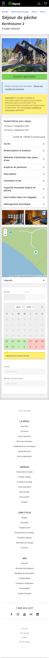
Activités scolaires (24, 538)
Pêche (34, 12)
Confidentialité (24, 578)
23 (7, 341)
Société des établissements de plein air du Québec (14, 4)
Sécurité (24, 563)
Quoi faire (24, 426)
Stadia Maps (37, 276)
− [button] (5, 234)
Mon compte (24, 492)
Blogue (24, 518)
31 (13, 347)
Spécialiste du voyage (24, 543)
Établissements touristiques (24, 446)
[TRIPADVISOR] (31, 614)
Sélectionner (11, 371)
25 (18, 341)
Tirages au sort (25, 528)
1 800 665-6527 (24, 608)
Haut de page (25, 411)
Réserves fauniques (24, 441)
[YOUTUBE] (24, 614)
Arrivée (7, 292)
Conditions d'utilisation (24, 583)
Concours (24, 548)
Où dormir (25, 431)
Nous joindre (24, 497)
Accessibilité (25, 588)
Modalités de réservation (24, 573)
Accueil (5, 12)
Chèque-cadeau (24, 477)
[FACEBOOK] (11, 614)
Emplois (24, 502)
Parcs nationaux (24, 436)
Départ (27, 292)
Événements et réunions (24, 533)
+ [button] (5, 230)
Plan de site (24, 633)
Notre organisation (24, 456)
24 (13, 341)
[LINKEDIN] (38, 614)
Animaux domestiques (25, 568)
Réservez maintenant (24, 77)
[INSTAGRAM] (18, 614)
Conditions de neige (24, 482)
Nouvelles (24, 523)
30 (7, 347)
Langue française (24, 593)
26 (24, 341)
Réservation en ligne (20, 12)
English (24, 637)
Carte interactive (24, 487)
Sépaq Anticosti (24, 451)
